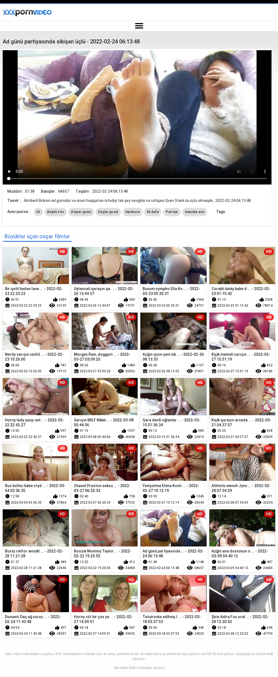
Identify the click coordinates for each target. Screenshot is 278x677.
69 (38, 212)
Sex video (121, 668)
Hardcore (132, 212)
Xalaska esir (195, 212)
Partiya (172, 212)
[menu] (139, 26)
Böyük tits (55, 212)
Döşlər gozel (81, 212)
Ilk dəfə (153, 212)
